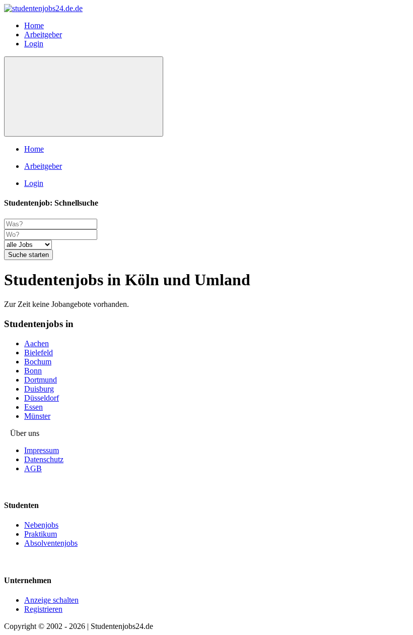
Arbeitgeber (43, 34)
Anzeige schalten (51, 600)
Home (34, 25)
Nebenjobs (41, 525)
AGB (33, 468)
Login (33, 43)
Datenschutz (43, 459)
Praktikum (40, 534)
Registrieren (43, 609)
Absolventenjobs (51, 543)
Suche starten (28, 255)
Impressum (41, 450)
